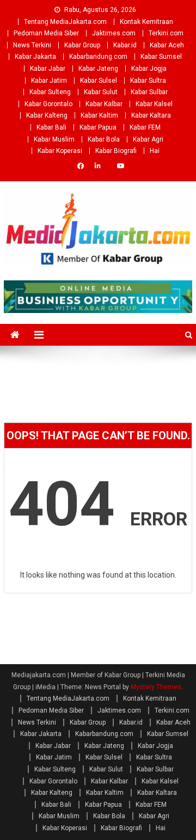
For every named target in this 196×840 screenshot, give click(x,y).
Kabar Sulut (101, 92)
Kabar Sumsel (161, 56)
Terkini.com (166, 33)
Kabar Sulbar (149, 92)
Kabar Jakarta (35, 56)
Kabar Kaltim (99, 115)
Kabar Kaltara (151, 115)
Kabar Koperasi (60, 151)
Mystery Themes (156, 687)
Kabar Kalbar (103, 104)
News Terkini (32, 45)
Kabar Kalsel (154, 104)
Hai (155, 151)
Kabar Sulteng (50, 92)
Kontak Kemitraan (146, 22)
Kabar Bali (51, 127)
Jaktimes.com (114, 33)
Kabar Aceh (167, 45)
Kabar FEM (145, 127)
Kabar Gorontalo (48, 104)
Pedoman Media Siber (46, 33)
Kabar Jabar (47, 68)
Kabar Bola (104, 139)
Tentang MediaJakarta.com (65, 22)
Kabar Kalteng (47, 115)
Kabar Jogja (149, 68)
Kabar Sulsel (98, 80)
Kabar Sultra (148, 80)
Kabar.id (125, 45)
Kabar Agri (148, 139)
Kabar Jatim (49, 80)
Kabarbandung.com (98, 56)
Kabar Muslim (54, 139)
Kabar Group (82, 45)
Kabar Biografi (116, 151)
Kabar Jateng (98, 68)
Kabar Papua (98, 127)
